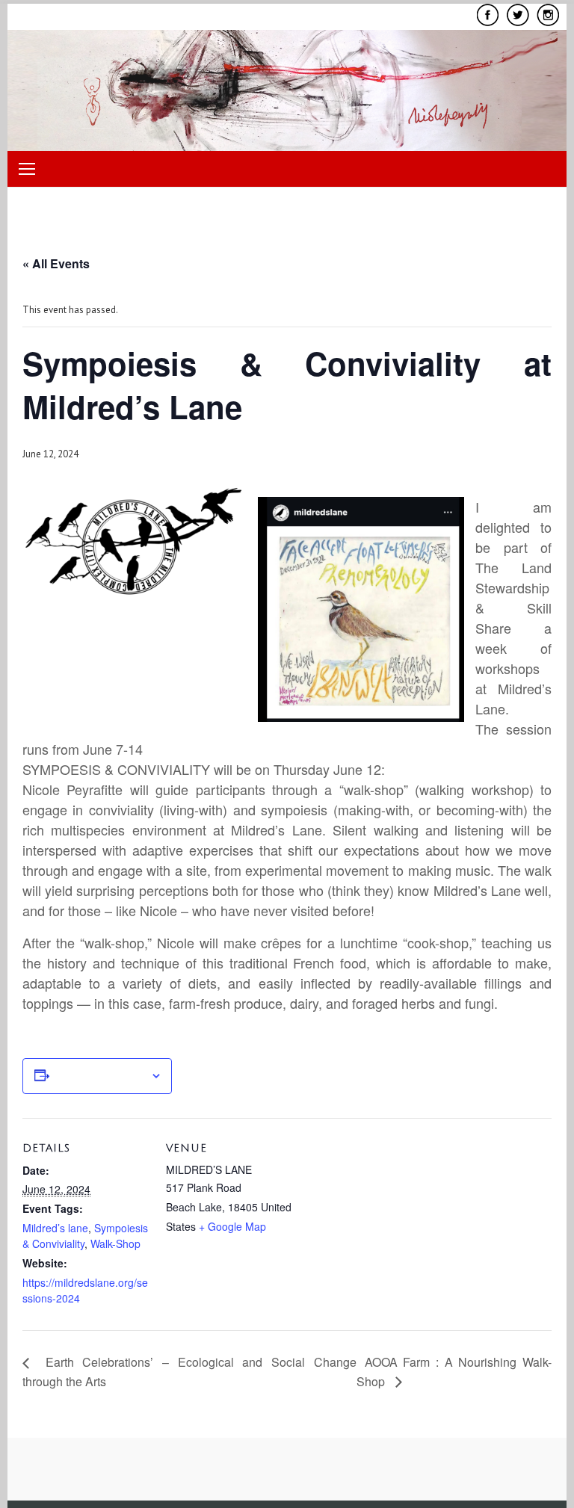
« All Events (56, 263)
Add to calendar (100, 1076)
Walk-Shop (115, 1243)
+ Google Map (232, 1226)
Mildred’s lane (55, 1227)
